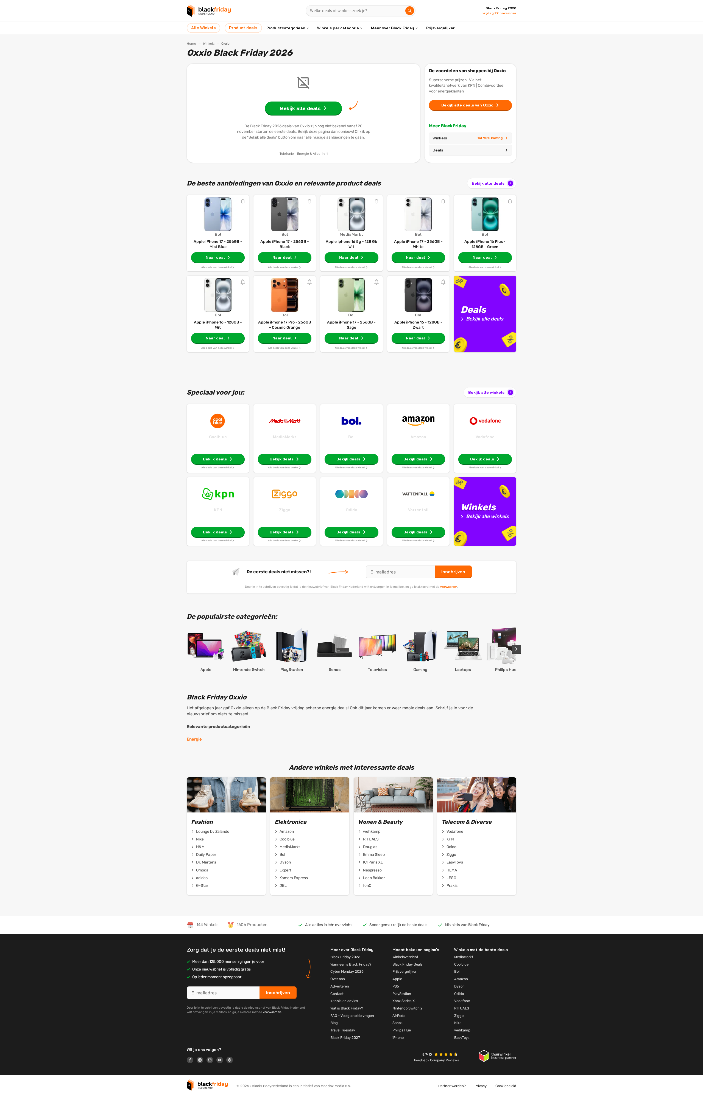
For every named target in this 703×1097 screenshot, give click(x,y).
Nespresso (372, 870)
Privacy (481, 1086)
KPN (218, 509)
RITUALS (371, 839)
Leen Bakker (374, 878)
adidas (202, 878)
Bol (351, 436)
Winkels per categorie (338, 28)
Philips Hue (401, 1030)
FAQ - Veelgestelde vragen (352, 1016)
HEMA (452, 870)
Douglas (370, 847)
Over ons (337, 979)
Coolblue (218, 436)
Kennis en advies (344, 1001)
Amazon (418, 436)
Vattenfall (418, 509)
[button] (446, 1054)
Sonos (397, 1023)
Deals (438, 150)
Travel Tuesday (342, 1030)
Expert (285, 870)
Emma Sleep (374, 854)
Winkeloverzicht (405, 957)
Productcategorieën (285, 28)
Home (191, 44)
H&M (200, 847)
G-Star (202, 885)
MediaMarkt (284, 436)
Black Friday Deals (407, 964)
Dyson (285, 862)
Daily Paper (206, 854)
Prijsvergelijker (440, 28)
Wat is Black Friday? (346, 1008)
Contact (337, 994)
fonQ (367, 885)
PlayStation (401, 994)
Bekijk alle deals (488, 183)
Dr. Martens (206, 862)
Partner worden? (452, 1086)
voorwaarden (448, 587)
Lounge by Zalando (212, 831)
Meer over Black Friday (392, 28)
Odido (351, 509)
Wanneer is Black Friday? (350, 964)
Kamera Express (294, 878)
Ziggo (284, 509)
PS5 (395, 986)
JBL (283, 885)
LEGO (451, 878)
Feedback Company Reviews (436, 1060)
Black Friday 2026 (345, 957)
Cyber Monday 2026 (347, 971)
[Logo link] (192, 1061)
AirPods (398, 1016)
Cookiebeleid (505, 1086)
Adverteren (339, 986)
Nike (200, 839)
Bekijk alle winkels (486, 392)
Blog (334, 1023)
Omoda (202, 870)
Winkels (208, 44)
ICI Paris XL (373, 862)
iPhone (398, 1038)
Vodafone (485, 436)
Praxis (452, 885)
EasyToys (455, 862)
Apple (397, 979)
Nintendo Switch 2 (407, 1008)
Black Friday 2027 (345, 1038)
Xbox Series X (403, 1001)
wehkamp (371, 831)
